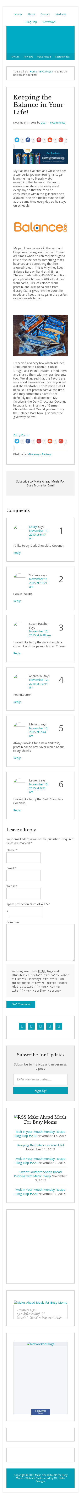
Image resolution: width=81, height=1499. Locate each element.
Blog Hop (31, 22)
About (31, 14)
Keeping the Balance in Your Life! (40, 1145)
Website (11, 886)
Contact (45, 14)
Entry (16, 435)
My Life (15, 56)
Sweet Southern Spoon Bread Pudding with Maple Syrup (38, 1174)
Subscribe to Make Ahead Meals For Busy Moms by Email (40, 483)
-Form (24, 435)
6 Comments (57, 122)
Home (18, 14)
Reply (17, 553)
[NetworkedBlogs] (40, 1344)
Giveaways (49, 22)
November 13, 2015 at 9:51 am (38, 788)
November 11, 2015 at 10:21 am (38, 583)
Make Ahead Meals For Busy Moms (40, 39)
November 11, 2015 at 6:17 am (38, 534)
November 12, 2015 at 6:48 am (40, 633)
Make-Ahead (44, 56)
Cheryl (33, 527)
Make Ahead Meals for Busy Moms (42, 1476)
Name (11, 850)
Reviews (28, 56)
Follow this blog (40, 1412)
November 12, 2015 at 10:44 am (38, 683)
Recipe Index (62, 56)
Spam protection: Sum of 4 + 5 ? (28, 904)
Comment (13, 922)
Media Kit (61, 14)
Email (11, 868)
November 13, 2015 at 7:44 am (38, 732)
